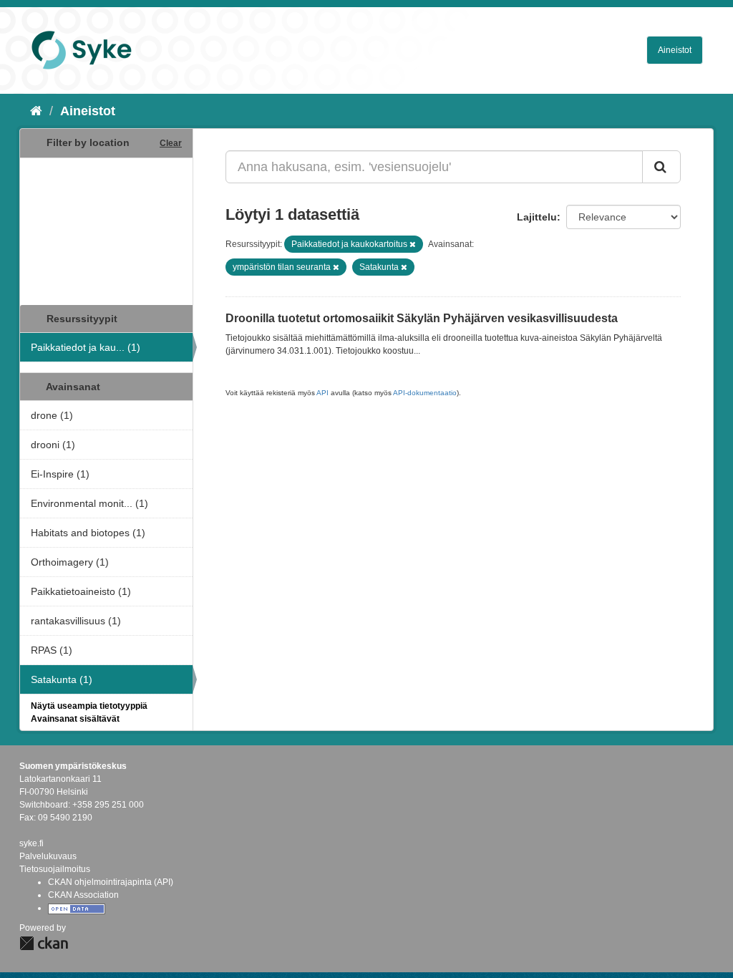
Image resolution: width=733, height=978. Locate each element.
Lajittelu (537, 217)
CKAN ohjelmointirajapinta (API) (110, 882)
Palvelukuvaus (48, 856)
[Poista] (412, 244)
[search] (661, 166)
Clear (171, 143)
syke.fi (31, 843)
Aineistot (674, 50)
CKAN (43, 943)
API (322, 393)
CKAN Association (83, 895)
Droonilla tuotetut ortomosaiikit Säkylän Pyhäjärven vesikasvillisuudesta (421, 318)
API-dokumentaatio (425, 393)
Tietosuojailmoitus (54, 869)
